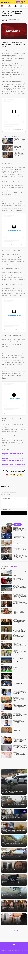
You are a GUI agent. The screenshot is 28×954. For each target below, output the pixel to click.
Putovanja (24, 6)
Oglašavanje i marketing (13, 950)
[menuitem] (25, 2)
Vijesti (12, 6)
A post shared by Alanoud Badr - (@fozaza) (14, 329)
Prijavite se (14, 513)
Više (14, 930)
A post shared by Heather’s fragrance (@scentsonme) (16, 244)
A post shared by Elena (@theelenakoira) (14, 129)
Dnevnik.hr (5, 6)
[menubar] (25, 2)
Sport (18, 6)
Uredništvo (3, 950)
